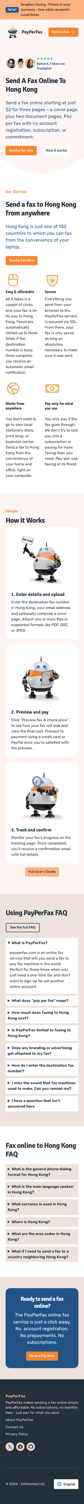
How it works (56, 150)
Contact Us (14, 1427)
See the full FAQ (22, 927)
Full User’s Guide (42, 872)
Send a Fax (60, 32)
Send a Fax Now (21, 260)
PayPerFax (32, 32)
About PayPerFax (19, 1420)
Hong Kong (39, 1237)
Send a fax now (21, 150)
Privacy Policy (17, 1434)
